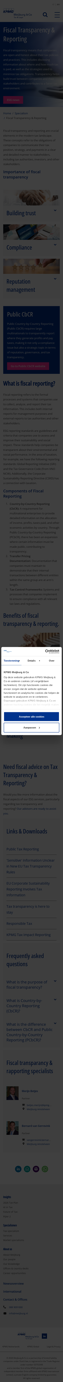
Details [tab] (32, 660)
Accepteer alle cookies (31, 716)
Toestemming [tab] (11, 660)
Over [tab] (51, 660)
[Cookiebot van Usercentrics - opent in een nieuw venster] (45, 651)
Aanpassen (29, 727)
